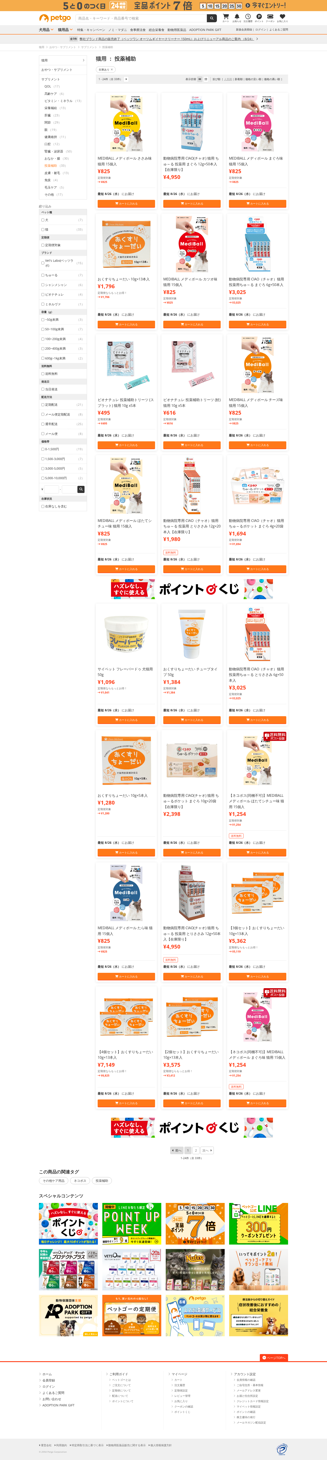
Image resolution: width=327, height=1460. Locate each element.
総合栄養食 (156, 29)
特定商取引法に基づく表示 (88, 1445)
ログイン (260, 29)
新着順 (239, 79)
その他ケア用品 (54, 1180)
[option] (163, 5)
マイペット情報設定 (249, 1406)
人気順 (228, 79)
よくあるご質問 (278, 29)
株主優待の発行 (246, 1417)
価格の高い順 (272, 79)
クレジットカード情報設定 (253, 1401)
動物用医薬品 (177, 29)
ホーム (47, 1374)
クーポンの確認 (183, 1406)
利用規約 (61, 1445)
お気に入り (181, 1401)
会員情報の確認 (246, 1380)
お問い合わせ (51, 1399)
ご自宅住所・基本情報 (250, 1385)
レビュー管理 (182, 1396)
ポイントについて (122, 1401)
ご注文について (121, 1385)
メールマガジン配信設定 (251, 1422)
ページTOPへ (276, 1358)
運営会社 (46, 1445)
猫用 (44, 60)
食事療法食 (138, 29)
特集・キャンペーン (91, 29)
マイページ (179, 1374)
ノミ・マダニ (117, 29)
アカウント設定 (245, 1374)
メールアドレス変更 (249, 1390)
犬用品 (44, 29)
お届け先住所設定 (247, 1396)
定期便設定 (181, 1390)
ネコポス (80, 1180)
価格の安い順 (253, 79)
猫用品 (63, 29)
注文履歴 (179, 1385)
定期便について (121, 1390)
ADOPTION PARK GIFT (205, 29)
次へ (205, 1150)
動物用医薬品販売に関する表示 (127, 1445)
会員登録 (48, 1380)
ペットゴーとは (121, 1380)
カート (178, 1380)
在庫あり (104, 69)
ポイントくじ (182, 1412)
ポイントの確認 (246, 1412)
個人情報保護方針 (161, 1445)
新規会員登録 (244, 29)
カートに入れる (128, 203)
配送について (120, 1396)
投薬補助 (102, 1180)
